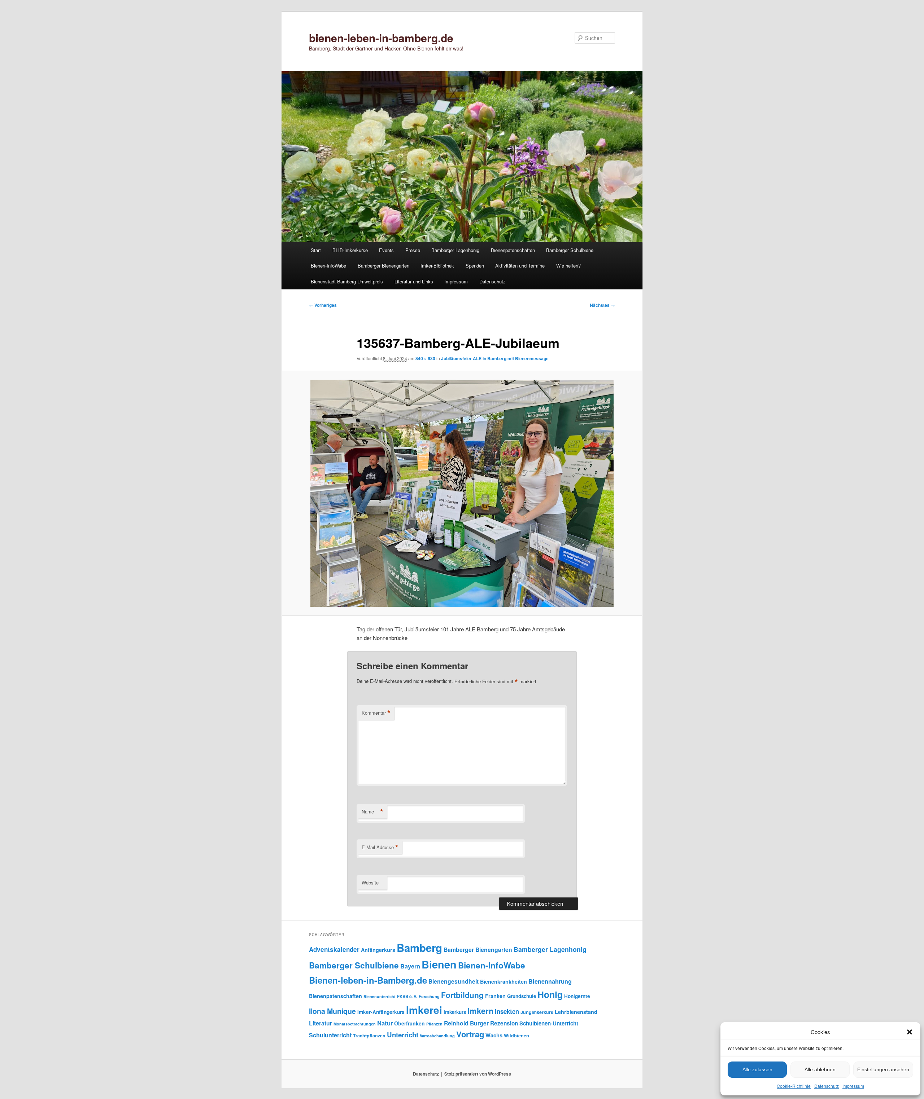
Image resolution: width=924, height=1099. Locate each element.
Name (372, 811)
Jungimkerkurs (536, 1012)
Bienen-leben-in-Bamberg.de (368, 980)
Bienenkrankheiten (503, 981)
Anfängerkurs (378, 949)
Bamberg (419, 947)
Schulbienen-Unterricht (548, 1023)
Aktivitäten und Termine (520, 265)
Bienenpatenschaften (513, 250)
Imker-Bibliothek (437, 265)
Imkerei (424, 1009)
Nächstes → (602, 305)
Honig (550, 994)
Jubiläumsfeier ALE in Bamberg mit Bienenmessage (495, 358)
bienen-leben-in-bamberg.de (381, 37)
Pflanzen (434, 1024)
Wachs (493, 1035)
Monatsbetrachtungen (355, 1024)
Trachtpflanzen (369, 1035)
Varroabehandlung (437, 1035)
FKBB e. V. (407, 996)
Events (386, 250)
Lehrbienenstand (576, 1011)
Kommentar (376, 713)
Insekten (507, 1011)
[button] (909, 1032)
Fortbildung (462, 994)
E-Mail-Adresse (380, 847)
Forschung (429, 996)
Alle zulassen (757, 1069)
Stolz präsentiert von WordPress (477, 1074)
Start (316, 250)
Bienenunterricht (379, 996)
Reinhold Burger (466, 1023)
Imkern (480, 1010)
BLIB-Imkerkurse (350, 250)
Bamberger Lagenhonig (455, 250)
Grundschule (521, 996)
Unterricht (402, 1035)
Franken (495, 995)
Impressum (853, 1086)
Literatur (320, 1023)
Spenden (475, 265)
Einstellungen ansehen (883, 1069)
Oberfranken (409, 1023)
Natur (385, 1023)
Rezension (504, 1023)
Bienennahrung (550, 981)
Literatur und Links (414, 281)
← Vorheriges (323, 305)
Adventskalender (334, 949)
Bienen (439, 964)
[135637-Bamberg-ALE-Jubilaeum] (462, 493)
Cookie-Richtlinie (794, 1086)
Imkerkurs (455, 1011)
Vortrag (470, 1034)
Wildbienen (516, 1035)
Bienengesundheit (453, 981)
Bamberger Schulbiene (569, 250)
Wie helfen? (568, 265)
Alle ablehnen (820, 1069)
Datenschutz (826, 1086)
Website (370, 882)
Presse (412, 250)
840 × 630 (425, 358)
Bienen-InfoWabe (328, 265)
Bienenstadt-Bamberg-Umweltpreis (347, 281)
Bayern (410, 966)
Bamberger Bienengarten (383, 265)
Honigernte (577, 996)
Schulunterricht (330, 1035)
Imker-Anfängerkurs (381, 1011)
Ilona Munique (332, 1011)
